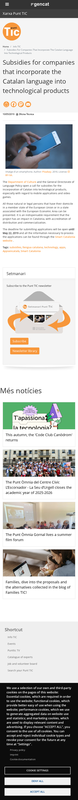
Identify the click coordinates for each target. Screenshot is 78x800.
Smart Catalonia (31, 251)
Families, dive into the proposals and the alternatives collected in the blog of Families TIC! (38, 587)
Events (12, 643)
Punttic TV (14, 650)
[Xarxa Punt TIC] (13, 32)
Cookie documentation (23, 759)
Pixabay (46, 171)
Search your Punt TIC (20, 670)
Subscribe (19, 341)
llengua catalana (32, 247)
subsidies (15, 247)
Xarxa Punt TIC (15, 13)
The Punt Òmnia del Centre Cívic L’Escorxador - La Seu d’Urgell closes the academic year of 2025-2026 (39, 487)
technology (51, 247)
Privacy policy (17, 750)
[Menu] (7, 4)
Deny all (38, 781)
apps (62, 247)
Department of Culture (22, 182)
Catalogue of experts (20, 657)
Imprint (14, 754)
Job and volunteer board (22, 663)
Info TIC (12, 637)
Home (6, 46)
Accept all (37, 791)
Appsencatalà (11, 251)
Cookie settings (37, 770)
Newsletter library (25, 351)
